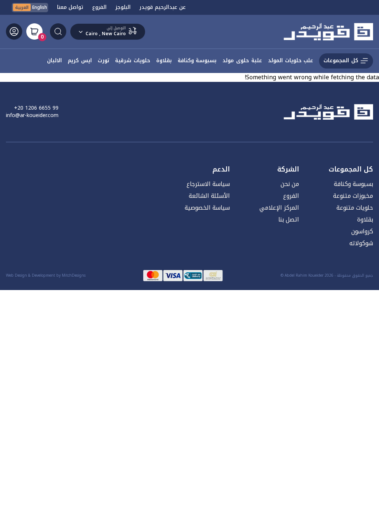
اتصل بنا (288, 219)
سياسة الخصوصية (207, 207)
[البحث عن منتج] (58, 31)
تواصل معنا (70, 7)
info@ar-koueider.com (32, 115)
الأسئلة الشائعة (209, 196)
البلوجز (123, 7)
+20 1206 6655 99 (36, 108)
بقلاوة (365, 219)
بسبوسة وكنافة (353, 184)
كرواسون (362, 231)
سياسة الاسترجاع (208, 184)
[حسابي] (14, 31)
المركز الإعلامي (279, 207)
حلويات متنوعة (354, 207)
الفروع (99, 7)
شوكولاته (361, 243)
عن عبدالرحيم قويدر (163, 7)
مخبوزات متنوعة (353, 196)
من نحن (290, 184)
